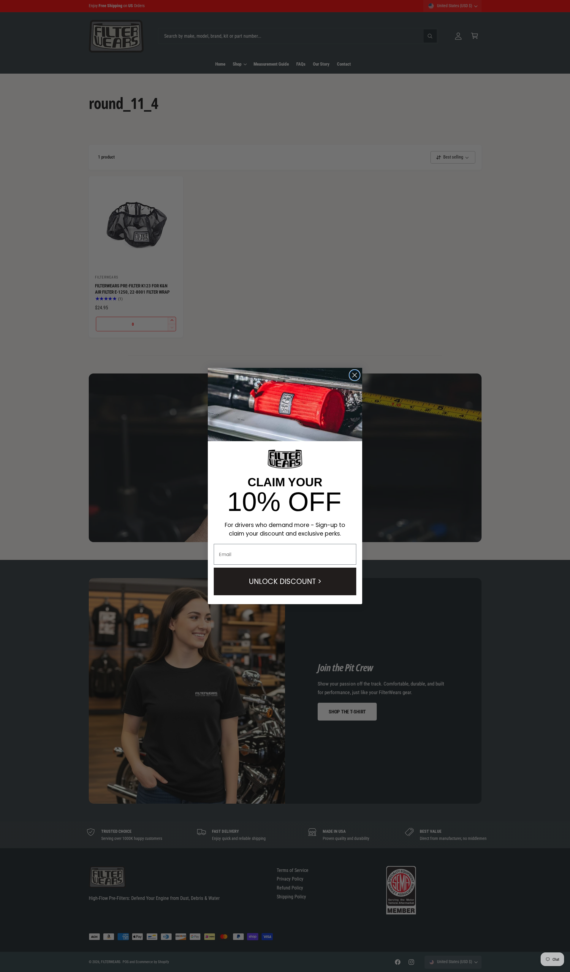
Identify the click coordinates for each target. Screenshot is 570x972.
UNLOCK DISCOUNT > (285, 581)
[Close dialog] (354, 375)
